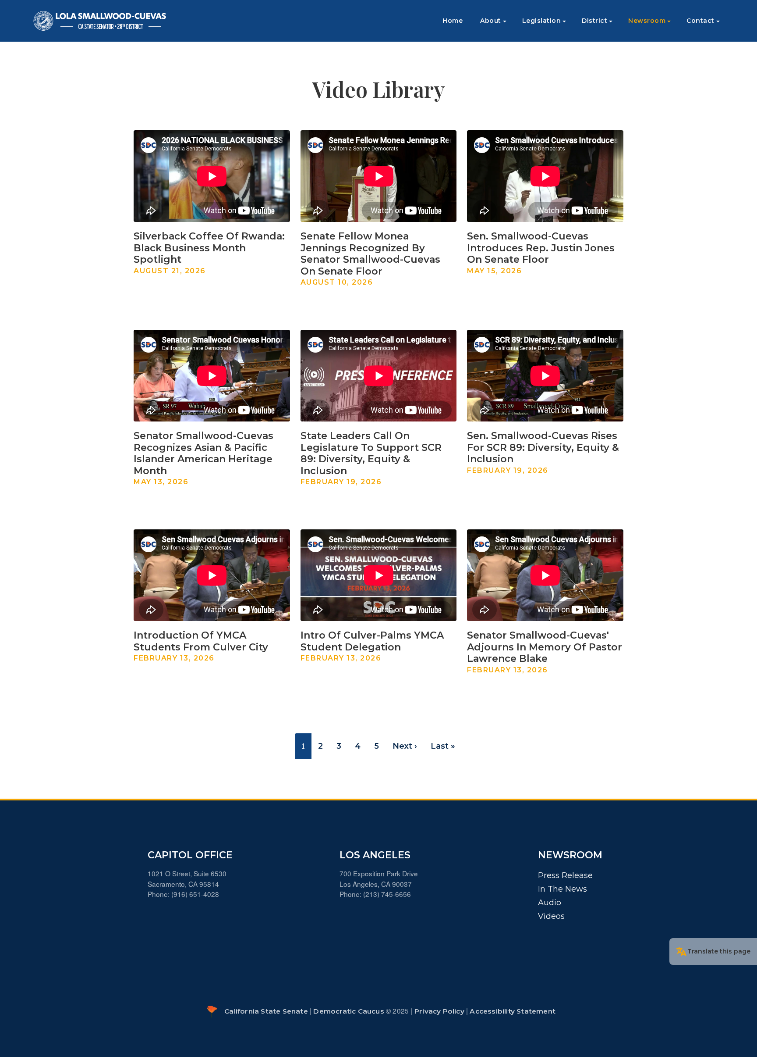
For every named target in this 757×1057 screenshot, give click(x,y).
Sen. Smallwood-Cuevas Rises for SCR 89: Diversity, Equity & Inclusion (543, 447)
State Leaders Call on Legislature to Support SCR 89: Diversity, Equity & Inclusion (371, 453)
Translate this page (718, 951)
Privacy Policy (439, 1011)
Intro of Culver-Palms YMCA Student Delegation (372, 641)
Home (452, 21)
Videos (551, 916)
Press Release (565, 875)
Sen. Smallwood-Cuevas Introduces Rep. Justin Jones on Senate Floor (541, 247)
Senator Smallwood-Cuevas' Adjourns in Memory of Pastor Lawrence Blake (544, 646)
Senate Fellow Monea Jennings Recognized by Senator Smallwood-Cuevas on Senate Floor (370, 253)
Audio (549, 902)
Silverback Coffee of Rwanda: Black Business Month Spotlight (209, 247)
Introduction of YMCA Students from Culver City (201, 641)
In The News (562, 889)
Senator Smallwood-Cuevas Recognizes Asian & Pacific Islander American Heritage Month (203, 453)
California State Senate (266, 1011)
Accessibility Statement (512, 1011)
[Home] (100, 21)
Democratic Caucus (348, 1011)
